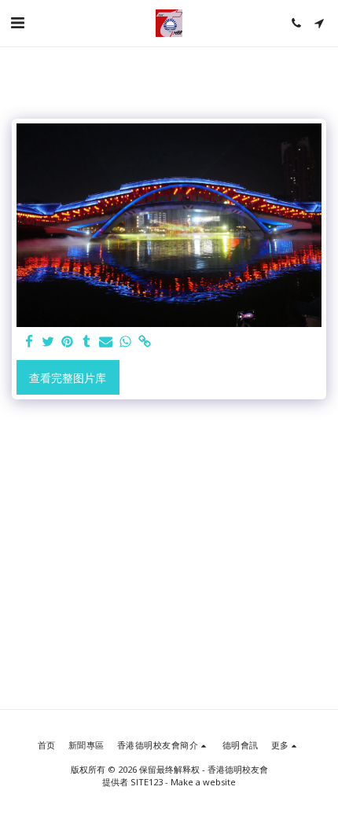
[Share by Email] (106, 342)
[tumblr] (87, 342)
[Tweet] (49, 342)
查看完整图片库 (67, 377)
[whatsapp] (126, 342)
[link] (145, 342)
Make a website (203, 782)
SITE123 (146, 782)
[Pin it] (68, 342)
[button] (17, 22)
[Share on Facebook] (29, 342)
